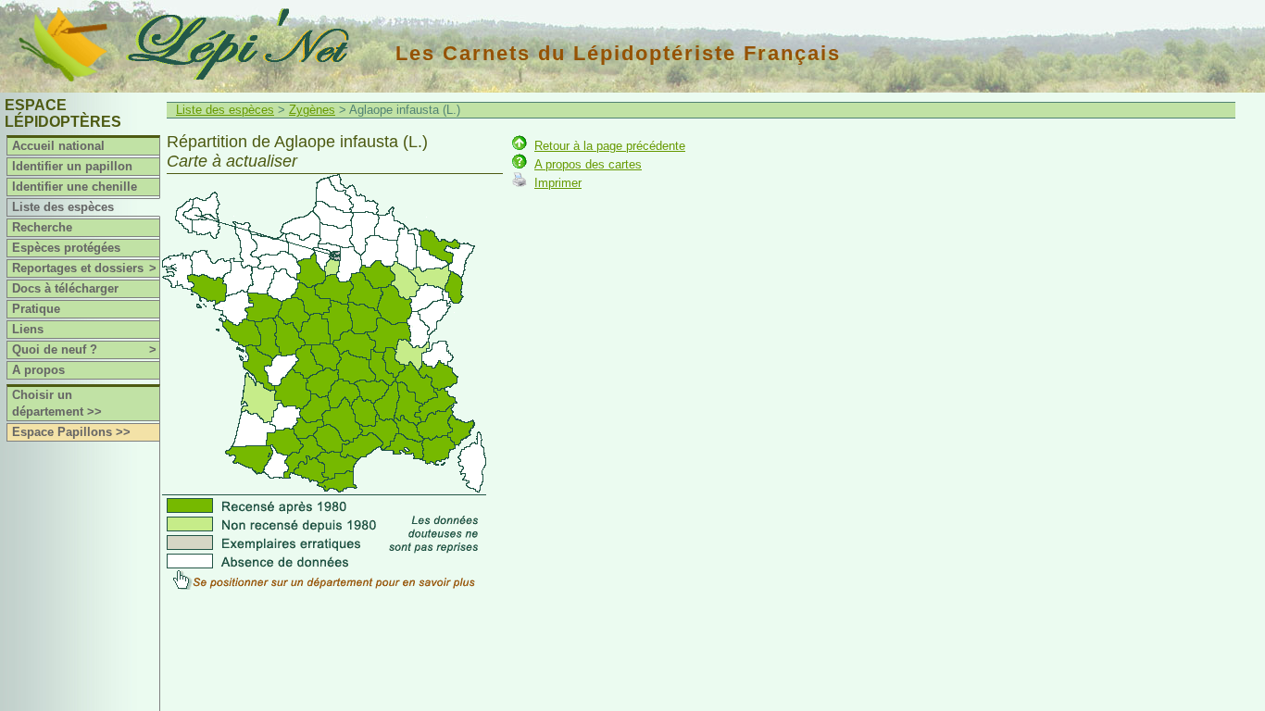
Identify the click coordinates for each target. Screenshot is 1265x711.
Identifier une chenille (74, 186)
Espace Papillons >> (71, 432)
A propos (38, 370)
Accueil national (58, 146)
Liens (28, 329)
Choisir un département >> (57, 403)
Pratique (36, 309)
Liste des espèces (63, 207)
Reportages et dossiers (84, 268)
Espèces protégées (66, 248)
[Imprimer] (519, 183)
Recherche (42, 227)
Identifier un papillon (72, 166)
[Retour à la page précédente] (519, 146)
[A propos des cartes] (519, 164)
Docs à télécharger (65, 288)
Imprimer (558, 183)
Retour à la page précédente (609, 146)
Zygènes (312, 110)
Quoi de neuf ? (84, 349)
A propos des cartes (588, 164)
